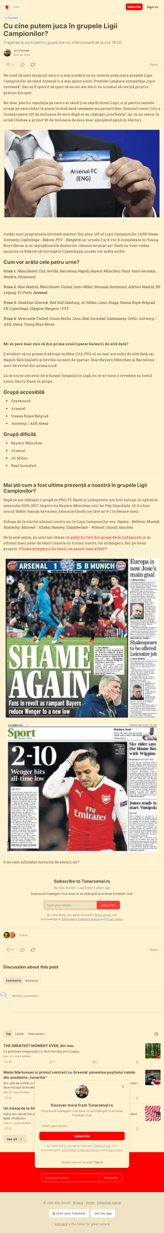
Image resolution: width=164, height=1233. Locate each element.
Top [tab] (8, 1034)
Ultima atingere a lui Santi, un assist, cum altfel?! (63, 548)
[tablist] (21, 980)
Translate (13, 17)
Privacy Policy (114, 1150)
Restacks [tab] (31, 981)
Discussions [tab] (36, 1034)
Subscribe (134, 7)
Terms (90, 1203)
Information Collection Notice (81, 1150)
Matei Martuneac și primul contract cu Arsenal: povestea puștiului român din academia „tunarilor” (69, 1075)
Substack (60, 1224)
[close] (123, 1086)
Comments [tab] (13, 981)
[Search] (156, 1034)
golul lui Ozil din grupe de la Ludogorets (106, 537)
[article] (82, 1053)
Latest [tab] (19, 1034)
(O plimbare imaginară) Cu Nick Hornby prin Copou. (41, 1051)
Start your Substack (70, 1213)
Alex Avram (21, 50)
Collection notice (109, 1203)
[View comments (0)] (22, 64)
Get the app (103, 1213)
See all (12, 1139)
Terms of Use (102, 1146)
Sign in (152, 7)
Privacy (78, 1203)
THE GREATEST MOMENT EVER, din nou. (39, 1046)
